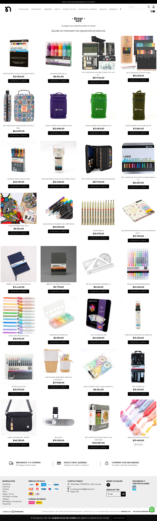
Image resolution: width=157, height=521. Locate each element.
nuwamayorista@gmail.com (82, 489)
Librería (48, 9)
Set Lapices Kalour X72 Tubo (138, 73)
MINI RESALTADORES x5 (58, 335)
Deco (57, 9)
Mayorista (6, 504)
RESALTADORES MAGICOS (19, 336)
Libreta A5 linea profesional (18, 284)
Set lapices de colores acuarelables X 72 (138, 178)
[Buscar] (149, 7)
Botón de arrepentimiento (144, 511)
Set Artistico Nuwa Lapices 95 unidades (98, 179)
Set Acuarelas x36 (98, 335)
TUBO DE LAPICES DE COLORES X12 (138, 335)
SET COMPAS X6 (138, 386)
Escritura (36, 9)
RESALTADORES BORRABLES (138, 284)
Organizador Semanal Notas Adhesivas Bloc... (138, 232)
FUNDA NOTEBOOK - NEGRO (19, 437)
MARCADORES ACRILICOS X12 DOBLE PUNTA (58, 179)
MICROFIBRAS (98, 231)
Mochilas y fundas (88, 9)
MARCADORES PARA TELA (19, 226)
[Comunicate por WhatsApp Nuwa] (152, 509)
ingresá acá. (126, 511)
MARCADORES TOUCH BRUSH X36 (59, 126)
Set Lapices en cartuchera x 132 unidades (98, 438)
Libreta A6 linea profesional (58, 284)
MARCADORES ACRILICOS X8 (18, 179)
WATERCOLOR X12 (19, 386)
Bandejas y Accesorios (11, 501)
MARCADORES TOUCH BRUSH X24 (98, 126)
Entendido (119, 518)
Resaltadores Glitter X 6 (138, 437)
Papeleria (24, 9)
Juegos (103, 9)
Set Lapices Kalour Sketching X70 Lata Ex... (98, 73)
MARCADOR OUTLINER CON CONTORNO (58, 224)
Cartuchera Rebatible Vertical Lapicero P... (58, 378)
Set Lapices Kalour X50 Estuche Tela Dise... (18, 127)
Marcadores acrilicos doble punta (18, 73)
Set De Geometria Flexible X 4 (98, 284)
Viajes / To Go (69, 9)
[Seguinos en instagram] (108, 485)
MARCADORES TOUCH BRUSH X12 (138, 126)
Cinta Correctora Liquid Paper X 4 (98, 386)
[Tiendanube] (13, 512)
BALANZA (58, 437)
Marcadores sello (58, 73)
